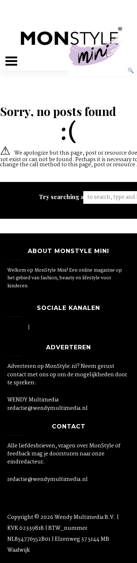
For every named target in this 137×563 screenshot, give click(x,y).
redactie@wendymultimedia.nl (47, 408)
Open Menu (11, 61)
